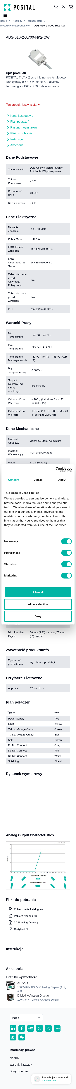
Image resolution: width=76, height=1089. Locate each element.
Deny (38, 616)
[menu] (3, 14)
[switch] (66, 553)
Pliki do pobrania (21, 133)
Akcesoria (16, 145)
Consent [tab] (13, 479)
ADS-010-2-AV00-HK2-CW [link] (49, 25)
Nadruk (14, 1058)
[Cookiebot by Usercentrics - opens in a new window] (55, 469)
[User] (56, 6)
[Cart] (71, 6)
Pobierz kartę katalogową (29, 909)
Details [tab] (38, 479)
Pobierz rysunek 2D (25, 915)
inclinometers (34, 20)
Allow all (38, 592)
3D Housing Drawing (26, 922)
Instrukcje (16, 139)
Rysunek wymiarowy (23, 127)
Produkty (17, 20)
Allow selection (38, 604)
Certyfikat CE (21, 929)
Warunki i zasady (21, 1064)
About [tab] (62, 479)
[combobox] (26, 1017)
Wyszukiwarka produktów (15, 25)
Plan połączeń (19, 121)
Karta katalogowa (21, 115)
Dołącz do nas (19, 1071)
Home (3, 20)
